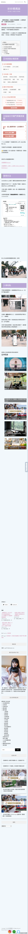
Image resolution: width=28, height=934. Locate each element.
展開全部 (3, 701)
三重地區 (6, 711)
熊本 (18, 79)
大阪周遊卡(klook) (6, 162)
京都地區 (6, 713)
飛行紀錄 (5, 745)
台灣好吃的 (5, 706)
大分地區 (6, 720)
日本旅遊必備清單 (7, 47)
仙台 (22, 79)
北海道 (4, 92)
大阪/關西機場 (13, 89)
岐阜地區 (6, 723)
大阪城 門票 (21, 635)
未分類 (4, 741)
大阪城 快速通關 (15, 635)
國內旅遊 (5, 708)
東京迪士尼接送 (13, 76)
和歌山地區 (6, 718)
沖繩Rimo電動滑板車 (12, 82)
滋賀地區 (6, 730)
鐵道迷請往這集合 (7, 743)
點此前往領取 (14, 107)
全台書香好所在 (6, 703)
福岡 (14, 79)
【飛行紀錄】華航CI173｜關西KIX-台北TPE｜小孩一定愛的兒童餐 (6, 624)
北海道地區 (6, 716)
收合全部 (8, 701)
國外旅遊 (5, 709)
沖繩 (10, 92)
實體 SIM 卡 (6, 69)
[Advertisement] (14, 242)
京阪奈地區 (21, 76)
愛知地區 (6, 725)
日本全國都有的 (7, 726)
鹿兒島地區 (6, 735)
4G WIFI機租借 (6, 66)
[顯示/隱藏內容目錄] (17, 45)
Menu (4, 2)
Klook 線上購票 (9, 136)
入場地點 (5, 52)
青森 (4, 82)
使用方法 (5, 50)
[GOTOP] (18, 932)
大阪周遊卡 (8, 635)
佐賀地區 (6, 714)
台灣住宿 (5, 704)
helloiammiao (11, 24)
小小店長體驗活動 (7, 740)
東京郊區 (5, 76)
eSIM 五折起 (15, 66)
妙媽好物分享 (6, 736)
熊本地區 (6, 731)
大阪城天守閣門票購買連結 (9, 48)
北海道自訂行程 (7, 79)
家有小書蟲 (5, 738)
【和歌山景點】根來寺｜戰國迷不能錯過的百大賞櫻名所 (19, 614)
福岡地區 (6, 733)
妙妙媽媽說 (14, 8)
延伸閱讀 (7, 53)
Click (26, 467)
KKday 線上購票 (9, 132)
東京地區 (5, 89)
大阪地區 (4, 24)
